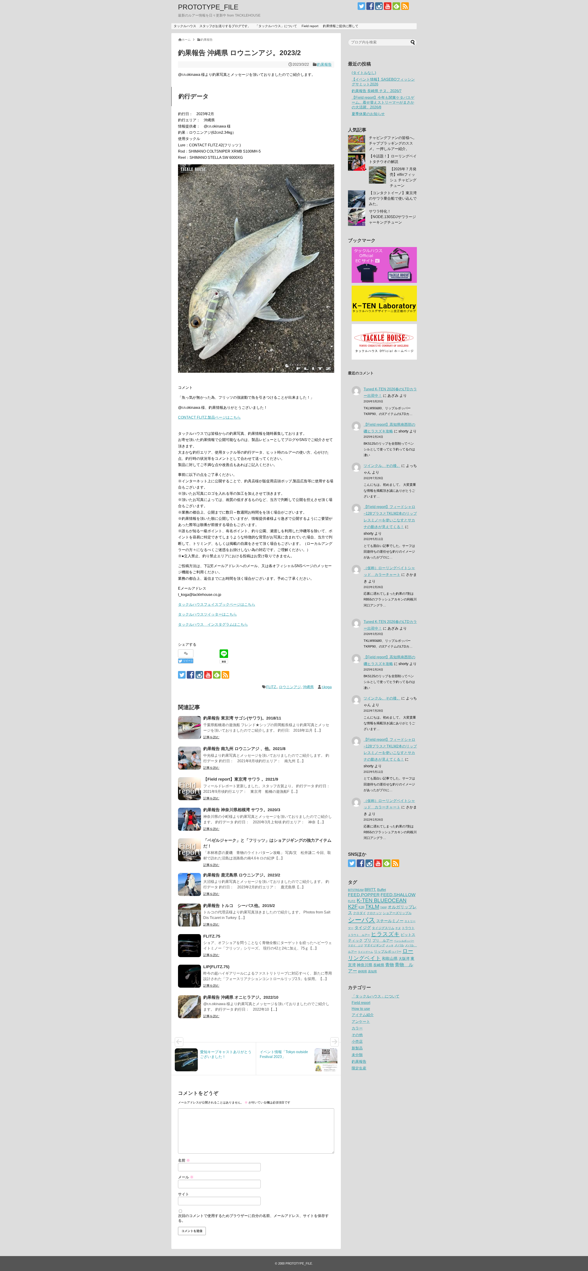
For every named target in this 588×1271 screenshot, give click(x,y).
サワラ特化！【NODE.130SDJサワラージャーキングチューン (392, 216)
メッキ (389, 945)
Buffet (381, 890)
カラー (357, 1028)
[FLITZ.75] (189, 945)
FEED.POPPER (364, 894)
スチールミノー (390, 920)
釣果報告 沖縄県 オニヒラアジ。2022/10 (240, 997)
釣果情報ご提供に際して (340, 26)
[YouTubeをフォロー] (387, 6)
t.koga (327, 687)
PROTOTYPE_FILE (208, 7)
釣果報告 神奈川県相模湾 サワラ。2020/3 (241, 810)
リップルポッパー (387, 951)
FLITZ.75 (211, 936)
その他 (357, 1035)
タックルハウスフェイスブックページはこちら (216, 604)
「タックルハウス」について (276, 26)
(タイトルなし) (364, 73)
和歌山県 (390, 958)
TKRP (383, 907)
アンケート (361, 1022)
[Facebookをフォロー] (370, 6)
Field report (310, 26)
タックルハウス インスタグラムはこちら (213, 624)
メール (186, 1177)
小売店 (357, 1042)
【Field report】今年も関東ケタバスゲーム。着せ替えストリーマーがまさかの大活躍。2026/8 (383, 102)
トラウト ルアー (359, 935)
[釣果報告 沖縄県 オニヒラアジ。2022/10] (189, 1006)
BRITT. (370, 889)
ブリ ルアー (382, 940)
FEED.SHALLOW (398, 894)
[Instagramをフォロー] (379, 6)
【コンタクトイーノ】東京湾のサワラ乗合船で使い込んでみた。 (393, 198)
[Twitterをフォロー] (361, 6)
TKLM (372, 907)
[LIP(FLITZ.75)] (189, 976)
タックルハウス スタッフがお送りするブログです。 (212, 26)
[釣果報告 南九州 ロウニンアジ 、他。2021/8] (189, 758)
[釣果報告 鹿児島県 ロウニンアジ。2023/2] (189, 884)
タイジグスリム (383, 928)
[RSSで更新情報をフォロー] (405, 6)
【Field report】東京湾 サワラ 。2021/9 (240, 779)
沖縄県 (308, 687)
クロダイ (359, 913)
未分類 (357, 1055)
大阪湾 (404, 958)
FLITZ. (271, 687)
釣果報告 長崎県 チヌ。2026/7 (376, 91)
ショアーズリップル (397, 913)
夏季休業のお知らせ (368, 114)
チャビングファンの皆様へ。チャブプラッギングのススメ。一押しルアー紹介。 (393, 143)
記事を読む (211, 737)
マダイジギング (374, 945)
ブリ (367, 940)
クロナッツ (374, 913)
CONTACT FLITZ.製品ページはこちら (209, 417)
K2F (353, 907)
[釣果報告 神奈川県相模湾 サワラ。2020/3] (189, 819)
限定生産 (359, 1068)
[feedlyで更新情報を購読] (396, 6)
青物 (389, 964)
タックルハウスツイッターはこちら (207, 614)
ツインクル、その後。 (382, 466)
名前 (184, 1160)
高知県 (372, 971)
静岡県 (362, 971)
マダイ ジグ (355, 945)
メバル (399, 945)
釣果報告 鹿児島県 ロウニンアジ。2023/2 (241, 875)
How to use (361, 1009)
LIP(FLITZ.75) (216, 966)
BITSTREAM (356, 890)
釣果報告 (324, 64)
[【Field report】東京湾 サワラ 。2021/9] (189, 788)
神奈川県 (364, 965)
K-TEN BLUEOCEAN (382, 900)
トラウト (408, 928)
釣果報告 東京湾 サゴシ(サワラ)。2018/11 (242, 718)
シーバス (361, 920)
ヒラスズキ (385, 934)
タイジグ (362, 927)
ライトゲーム (365, 951)
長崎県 (378, 965)
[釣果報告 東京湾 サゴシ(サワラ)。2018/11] (189, 727)
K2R (361, 907)
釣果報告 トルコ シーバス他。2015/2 (239, 905)
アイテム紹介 (363, 1015)
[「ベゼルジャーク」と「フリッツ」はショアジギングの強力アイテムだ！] (189, 849)
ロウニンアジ (290, 687)
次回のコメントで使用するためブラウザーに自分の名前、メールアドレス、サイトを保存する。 (253, 1218)
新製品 (357, 1048)
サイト (183, 1194)
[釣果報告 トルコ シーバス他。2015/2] (189, 915)
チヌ (398, 928)
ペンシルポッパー (404, 940)
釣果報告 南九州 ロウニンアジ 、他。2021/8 (244, 748)
